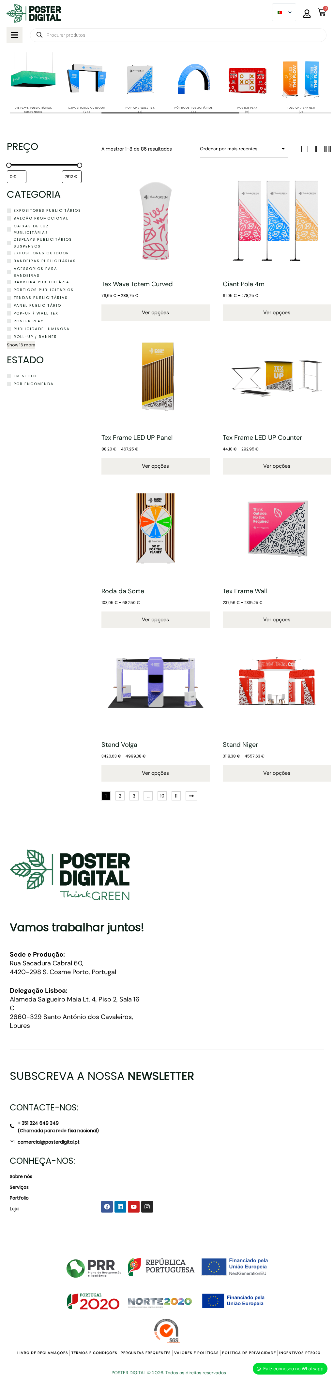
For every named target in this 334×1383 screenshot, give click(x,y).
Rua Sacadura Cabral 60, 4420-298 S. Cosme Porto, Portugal (63, 963)
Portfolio (19, 1198)
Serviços (19, 1187)
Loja (14, 1208)
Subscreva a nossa (102, 1076)
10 (162, 796)
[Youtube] (134, 1207)
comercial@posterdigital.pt (49, 1142)
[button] (15, 35)
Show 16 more (21, 345)
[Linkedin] (120, 1207)
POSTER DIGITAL (129, 1373)
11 (176, 796)
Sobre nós (21, 1176)
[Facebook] (107, 1207)
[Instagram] (147, 1207)
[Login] (307, 13)
